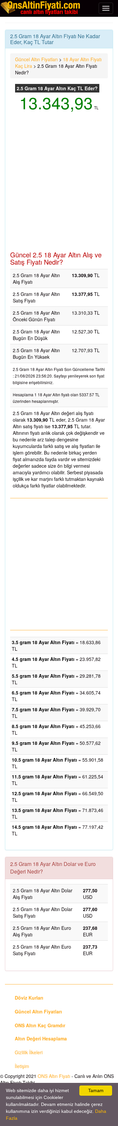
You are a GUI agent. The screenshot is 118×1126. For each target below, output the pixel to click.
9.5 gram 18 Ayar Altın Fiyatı (43, 743)
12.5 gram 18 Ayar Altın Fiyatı (44, 793)
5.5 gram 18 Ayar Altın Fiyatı (43, 675)
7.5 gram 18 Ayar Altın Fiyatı (43, 709)
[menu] (106, 8)
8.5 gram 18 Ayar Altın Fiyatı (43, 726)
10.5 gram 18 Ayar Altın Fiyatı (44, 759)
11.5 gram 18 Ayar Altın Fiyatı (44, 776)
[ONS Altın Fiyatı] (41, 8)
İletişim (22, 1066)
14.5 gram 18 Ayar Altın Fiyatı (44, 827)
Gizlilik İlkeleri (29, 1052)
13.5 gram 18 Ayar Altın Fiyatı (44, 810)
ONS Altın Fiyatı (54, 1076)
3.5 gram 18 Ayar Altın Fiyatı (43, 642)
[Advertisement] (59, 185)
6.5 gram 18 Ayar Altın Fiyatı (43, 692)
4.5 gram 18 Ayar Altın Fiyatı (43, 659)
